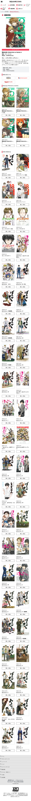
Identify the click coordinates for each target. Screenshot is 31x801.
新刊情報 (6, 11)
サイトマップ (10, 781)
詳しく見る (8, 115)
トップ (2, 11)
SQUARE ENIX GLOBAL (18, 781)
